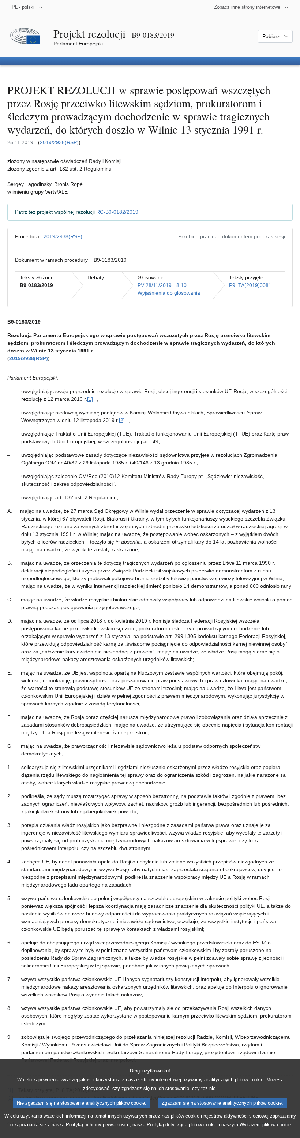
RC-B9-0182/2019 (117, 212)
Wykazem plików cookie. (266, 1124)
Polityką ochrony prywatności (97, 1124)
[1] (90, 399)
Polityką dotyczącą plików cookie (182, 1124)
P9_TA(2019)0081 (250, 285)
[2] (122, 420)
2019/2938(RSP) (59, 142)
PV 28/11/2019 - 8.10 (162, 285)
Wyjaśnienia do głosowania (169, 293)
